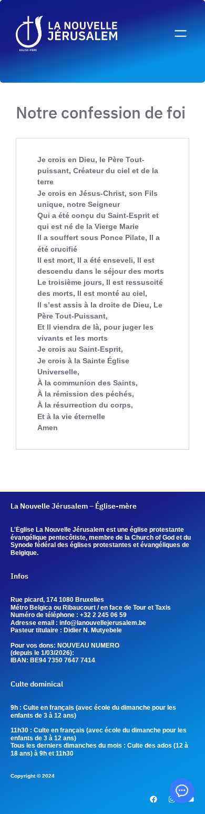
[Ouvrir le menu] (180, 33)
